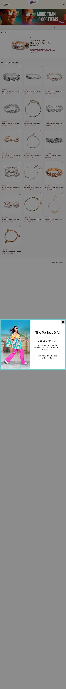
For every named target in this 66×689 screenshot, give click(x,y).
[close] (63, 322)
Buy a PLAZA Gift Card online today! (47, 357)
